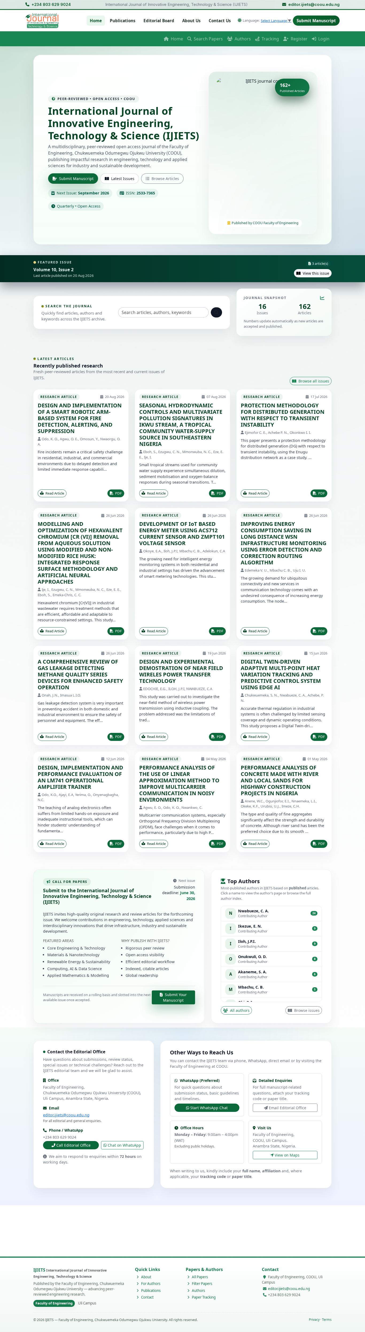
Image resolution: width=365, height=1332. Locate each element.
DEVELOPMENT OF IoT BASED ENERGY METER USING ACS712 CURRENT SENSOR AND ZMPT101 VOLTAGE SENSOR (182, 533)
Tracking (270, 39)
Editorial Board (158, 20)
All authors (239, 1010)
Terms (327, 1319)
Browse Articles (165, 178)
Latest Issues (122, 178)
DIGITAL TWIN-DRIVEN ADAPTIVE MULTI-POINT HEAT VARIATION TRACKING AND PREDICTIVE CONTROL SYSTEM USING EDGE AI (281, 674)
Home (96, 20)
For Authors (150, 1283)
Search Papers (208, 39)
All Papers (199, 1276)
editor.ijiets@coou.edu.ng (314, 4)
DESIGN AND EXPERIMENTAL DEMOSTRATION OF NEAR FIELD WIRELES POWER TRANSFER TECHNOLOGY (181, 671)
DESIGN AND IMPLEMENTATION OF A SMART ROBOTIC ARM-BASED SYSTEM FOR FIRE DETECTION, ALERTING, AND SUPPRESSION (80, 418)
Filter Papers (201, 1283)
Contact (147, 1297)
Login (323, 39)
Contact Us (220, 20)
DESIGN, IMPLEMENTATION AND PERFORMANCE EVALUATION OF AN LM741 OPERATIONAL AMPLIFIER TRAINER (80, 777)
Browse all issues (313, 381)
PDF (118, 493)
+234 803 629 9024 (51, 4)
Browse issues (306, 1010)
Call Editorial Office (73, 1145)
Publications (122, 20)
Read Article (54, 493)
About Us (191, 20)
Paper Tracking (203, 1297)
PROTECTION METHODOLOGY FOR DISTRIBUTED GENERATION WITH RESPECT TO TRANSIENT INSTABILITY (282, 415)
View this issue (315, 273)
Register (299, 39)
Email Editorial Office (287, 1107)
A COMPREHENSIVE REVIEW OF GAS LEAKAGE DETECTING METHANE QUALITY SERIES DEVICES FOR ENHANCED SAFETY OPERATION (80, 674)
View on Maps (287, 1155)
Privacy (314, 1319)
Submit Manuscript (316, 20)
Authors (242, 39)
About (145, 1276)
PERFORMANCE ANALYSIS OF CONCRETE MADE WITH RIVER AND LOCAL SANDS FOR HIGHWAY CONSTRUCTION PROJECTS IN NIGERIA (280, 780)
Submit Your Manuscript (175, 997)
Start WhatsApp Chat (209, 1107)
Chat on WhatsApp (124, 1145)
